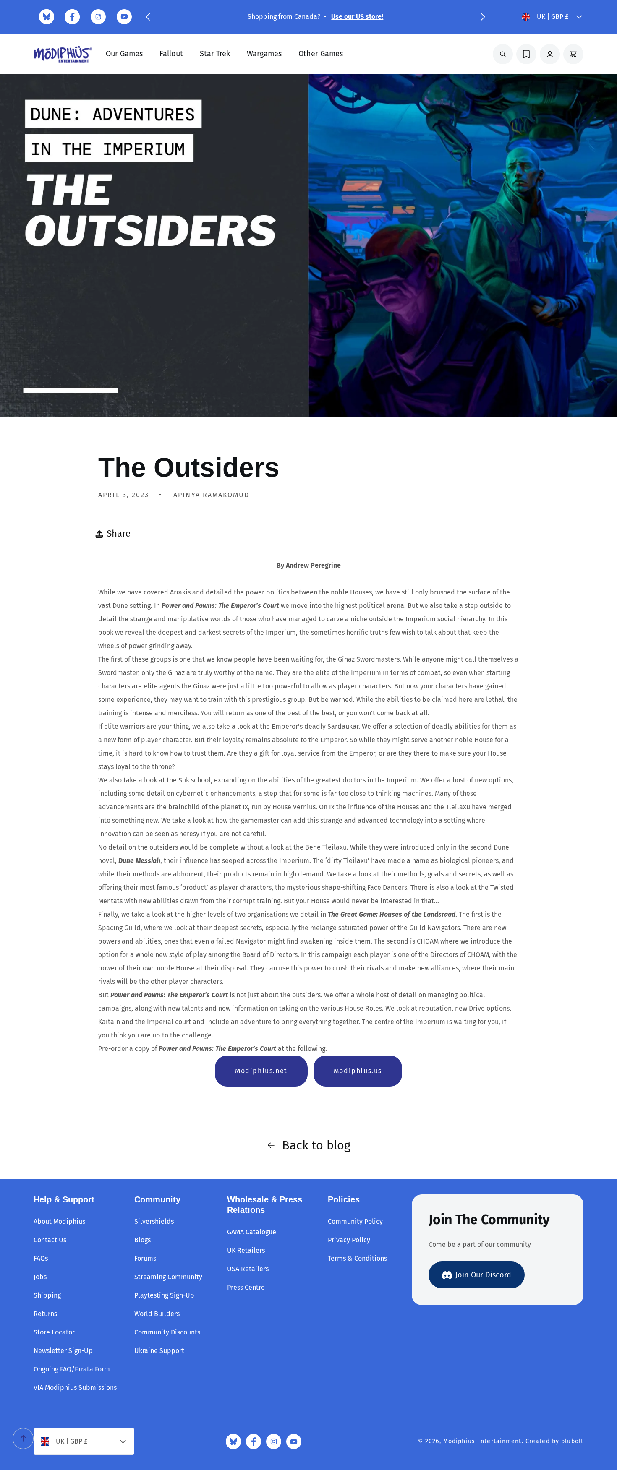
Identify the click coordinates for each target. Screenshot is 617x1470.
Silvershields (154, 1221)
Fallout (171, 53)
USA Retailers (248, 1269)
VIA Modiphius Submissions (75, 1388)
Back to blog (316, 1145)
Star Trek (215, 53)
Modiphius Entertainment (482, 1441)
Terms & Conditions (357, 1258)
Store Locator (54, 1332)
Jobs (40, 1277)
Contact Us (50, 1240)
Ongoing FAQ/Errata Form (72, 1369)
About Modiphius (59, 1221)
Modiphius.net (261, 1071)
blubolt (572, 1441)
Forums (145, 1258)
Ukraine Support (159, 1351)
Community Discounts (167, 1332)
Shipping (47, 1295)
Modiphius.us (358, 1071)
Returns (45, 1314)
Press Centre (246, 1287)
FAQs (41, 1258)
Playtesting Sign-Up (164, 1295)
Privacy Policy (349, 1240)
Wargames (264, 53)
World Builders (157, 1314)
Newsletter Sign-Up (63, 1351)
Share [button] (119, 533)
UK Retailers (246, 1250)
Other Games (320, 53)
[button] (148, 17)
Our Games (124, 53)
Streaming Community (168, 1277)
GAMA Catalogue (251, 1232)
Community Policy (355, 1221)
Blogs (142, 1240)
